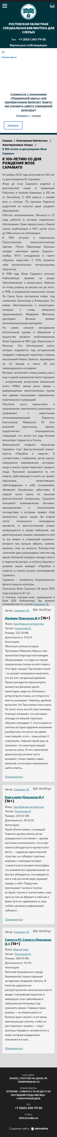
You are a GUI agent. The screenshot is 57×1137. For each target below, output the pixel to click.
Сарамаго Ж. (41, 604)
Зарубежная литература (28, 624)
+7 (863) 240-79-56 (32, 39)
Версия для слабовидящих (28, 45)
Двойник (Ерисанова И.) (22, 618)
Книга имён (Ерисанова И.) (24, 797)
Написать (13, 125)
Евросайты (41, 1129)
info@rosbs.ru (28, 1118)
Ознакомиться (14, 777)
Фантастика (20, 949)
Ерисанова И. (23, 628)
